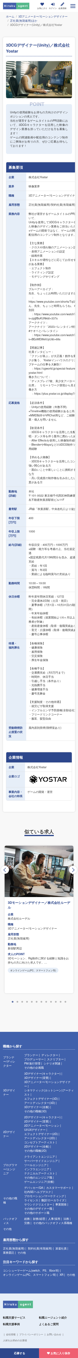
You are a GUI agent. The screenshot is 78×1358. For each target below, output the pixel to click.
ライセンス (31, 1200)
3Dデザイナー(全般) (36, 1107)
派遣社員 (61, 1248)
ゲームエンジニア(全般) (39, 1182)
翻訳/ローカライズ (53, 1200)
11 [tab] (61, 1002)
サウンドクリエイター (38, 1204)
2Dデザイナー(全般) (36, 1146)
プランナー (31, 1055)
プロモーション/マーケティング (44, 1196)
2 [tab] (17, 1002)
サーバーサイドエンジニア (41, 1161)
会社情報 (11, 1334)
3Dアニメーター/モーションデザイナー (43, 16)
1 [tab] (13, 1002)
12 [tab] (65, 1002)
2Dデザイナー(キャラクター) (42, 1117)
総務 (27, 1219)
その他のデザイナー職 (38, 1208)
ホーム (10, 16)
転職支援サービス (14, 1317)
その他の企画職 (34, 1067)
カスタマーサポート (58, 1188)
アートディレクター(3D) (39, 1103)
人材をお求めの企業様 (15, 1340)
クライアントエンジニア (39, 1156)
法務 (66, 1219)
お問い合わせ (54, 1334)
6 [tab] (37, 1002)
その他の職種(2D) (35, 1151)
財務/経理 (39, 1219)
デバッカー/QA (33, 1188)
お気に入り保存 (60, 1353)
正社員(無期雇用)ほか (23, 21)
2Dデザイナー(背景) (36, 1121)
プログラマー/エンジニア (10, 1169)
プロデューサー (34, 1059)
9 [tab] (51, 1002)
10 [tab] (56, 1002)
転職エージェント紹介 (53, 1317)
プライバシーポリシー (31, 1334)
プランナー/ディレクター (9, 1061)
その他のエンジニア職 (38, 1177)
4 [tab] (27, 1002)
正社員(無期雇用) (14, 1248)
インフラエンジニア (36, 1169)
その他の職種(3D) (35, 1111)
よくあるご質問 (49, 1324)
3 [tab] (22, 1002)
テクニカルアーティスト (39, 1173)
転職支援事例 (11, 1324)
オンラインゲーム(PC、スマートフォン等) (29, 1275)
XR (61, 1275)
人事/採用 (54, 1219)
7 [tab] (41, 1002)
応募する (19, 1353)
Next (73, 870)
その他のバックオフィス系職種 (52, 1223)
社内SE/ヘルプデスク (37, 1192)
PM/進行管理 (32, 1063)
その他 (7, 1229)
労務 (27, 1223)
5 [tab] (32, 1002)
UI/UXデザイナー (35, 1130)
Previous (5, 870)
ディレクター (49, 1055)
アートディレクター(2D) (39, 1138)
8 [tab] (46, 1002)
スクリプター (55, 1059)
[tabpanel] (39, 919)
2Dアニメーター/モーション (41, 1125)
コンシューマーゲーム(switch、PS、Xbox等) (31, 1270)
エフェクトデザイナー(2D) (41, 1134)
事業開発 (61, 1204)
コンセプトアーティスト (39, 1142)
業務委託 (8, 1252)
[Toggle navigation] (73, 6)
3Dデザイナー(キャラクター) (42, 1073)
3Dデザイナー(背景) (36, 1078)
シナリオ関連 (52, 1063)
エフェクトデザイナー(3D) (41, 1099)
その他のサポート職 (36, 1213)
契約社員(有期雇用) (40, 1248)
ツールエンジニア (35, 1165)
